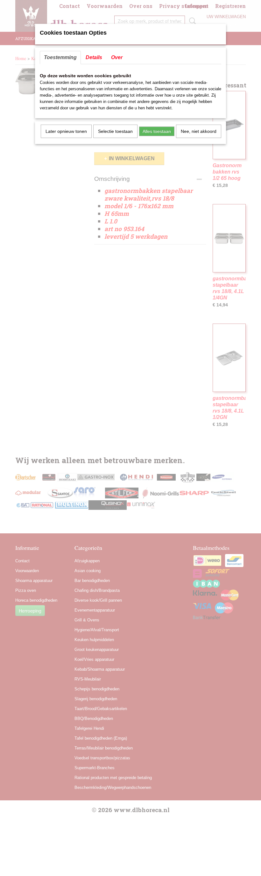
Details (94, 57)
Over (117, 57)
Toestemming (60, 57)
